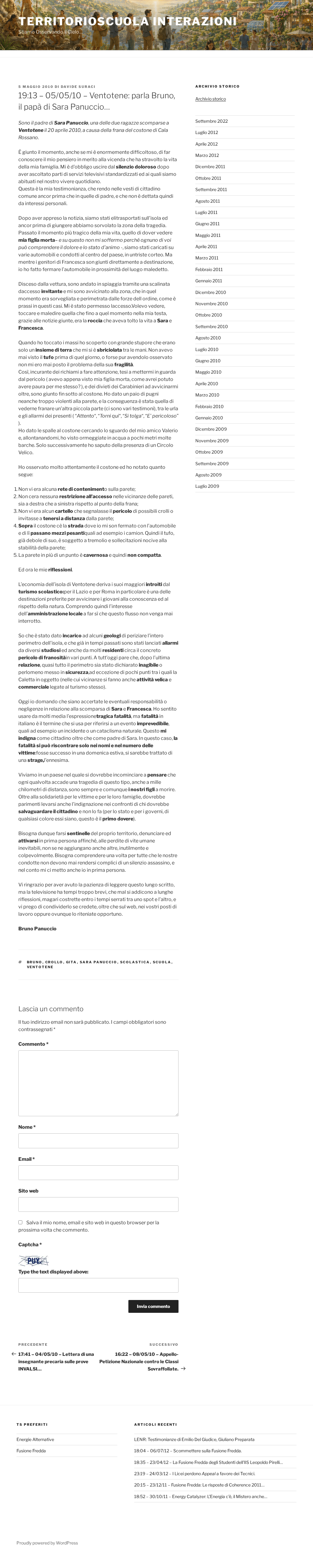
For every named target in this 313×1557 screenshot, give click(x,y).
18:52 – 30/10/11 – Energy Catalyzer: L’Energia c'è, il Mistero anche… (200, 1496)
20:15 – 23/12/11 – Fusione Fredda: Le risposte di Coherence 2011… (199, 1484)
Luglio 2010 (207, 349)
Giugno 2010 (208, 360)
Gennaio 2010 (209, 417)
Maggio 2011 (208, 235)
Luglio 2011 (206, 212)
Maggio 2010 (208, 372)
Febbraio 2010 (209, 406)
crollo (54, 962)
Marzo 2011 (207, 257)
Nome (27, 1127)
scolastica (135, 962)
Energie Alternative (35, 1439)
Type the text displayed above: (53, 1272)
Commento (33, 1044)
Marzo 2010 (207, 394)
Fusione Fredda (31, 1450)
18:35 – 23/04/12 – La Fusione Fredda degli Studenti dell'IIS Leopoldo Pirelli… (208, 1462)
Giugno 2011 (207, 223)
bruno (34, 962)
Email (26, 1159)
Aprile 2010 (206, 383)
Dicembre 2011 (210, 166)
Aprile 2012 (206, 144)
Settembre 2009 (212, 463)
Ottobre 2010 (208, 314)
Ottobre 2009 (209, 451)
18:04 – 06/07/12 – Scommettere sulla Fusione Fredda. (188, 1450)
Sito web (28, 1191)
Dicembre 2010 (210, 292)
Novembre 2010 (211, 303)
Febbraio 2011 (209, 269)
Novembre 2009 (212, 440)
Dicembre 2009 (211, 429)
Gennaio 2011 (208, 280)
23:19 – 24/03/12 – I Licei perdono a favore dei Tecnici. (194, 1473)
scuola (162, 962)
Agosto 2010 (208, 337)
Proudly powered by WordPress (47, 1542)
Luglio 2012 (206, 132)
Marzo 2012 (207, 155)
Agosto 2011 (207, 201)
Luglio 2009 (207, 486)
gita (71, 962)
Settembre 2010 (211, 326)
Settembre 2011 (211, 189)
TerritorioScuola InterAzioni (128, 21)
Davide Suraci (78, 87)
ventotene (40, 967)
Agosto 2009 (208, 474)
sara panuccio (98, 962)
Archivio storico (210, 98)
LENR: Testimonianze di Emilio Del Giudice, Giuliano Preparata (194, 1439)
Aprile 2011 (206, 246)
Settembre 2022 (211, 121)
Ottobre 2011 (208, 178)
